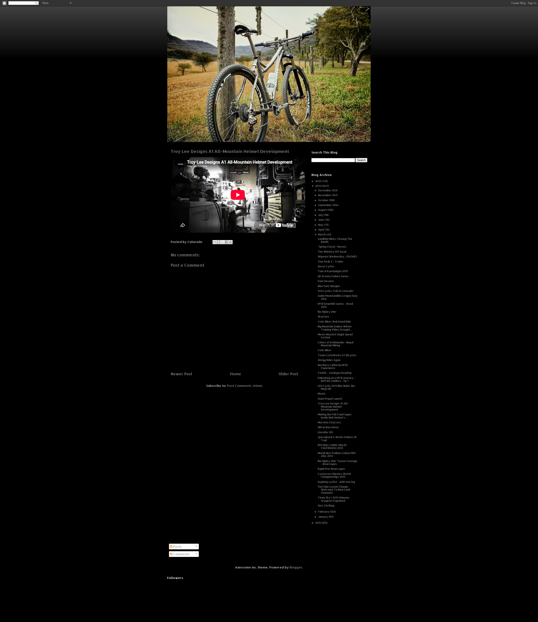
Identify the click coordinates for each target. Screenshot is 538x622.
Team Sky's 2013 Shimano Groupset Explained (333, 499)
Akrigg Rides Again (329, 360)
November (325, 195)
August (322, 209)
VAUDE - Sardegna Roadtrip (335, 372)
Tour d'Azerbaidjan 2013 (333, 271)
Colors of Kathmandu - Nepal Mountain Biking (335, 344)
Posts (177, 547)
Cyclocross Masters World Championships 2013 (334, 475)
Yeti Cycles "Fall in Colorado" (336, 291)
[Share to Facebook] (226, 242)
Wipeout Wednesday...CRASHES (337, 256)
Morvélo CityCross (329, 422)
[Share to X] (222, 242)
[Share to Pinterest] (230, 242)
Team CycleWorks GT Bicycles (337, 355)
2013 (318, 186)
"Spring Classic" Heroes (332, 246)
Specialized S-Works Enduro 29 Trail (337, 439)
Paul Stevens (326, 281)
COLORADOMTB (269, 12)
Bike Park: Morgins (329, 286)
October (323, 200)
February (324, 511)
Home (235, 373)
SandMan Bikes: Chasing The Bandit (335, 240)
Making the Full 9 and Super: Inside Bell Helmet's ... (335, 416)
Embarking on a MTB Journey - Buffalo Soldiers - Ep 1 (336, 379)
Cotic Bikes (324, 350)
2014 (318, 181)
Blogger (296, 567)
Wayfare (323, 316)
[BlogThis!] (218, 242)
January (323, 516)
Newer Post (181, 373)
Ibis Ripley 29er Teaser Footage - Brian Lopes (337, 462)
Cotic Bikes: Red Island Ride (334, 321)
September (325, 205)
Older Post (288, 373)
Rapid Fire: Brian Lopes (331, 468)
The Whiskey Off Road (332, 251)
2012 (318, 522)
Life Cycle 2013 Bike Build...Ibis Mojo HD (336, 387)
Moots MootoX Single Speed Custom (335, 336)
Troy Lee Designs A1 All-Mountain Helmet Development (333, 406)
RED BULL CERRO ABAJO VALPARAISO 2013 (332, 447)
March (322, 234)
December (325, 190)
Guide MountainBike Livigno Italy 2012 (338, 297)
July (321, 215)
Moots (322, 393)
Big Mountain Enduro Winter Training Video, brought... (335, 328)
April (321, 229)
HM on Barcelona (328, 427)
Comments (181, 554)
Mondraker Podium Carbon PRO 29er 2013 (337, 454)
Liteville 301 (325, 432)
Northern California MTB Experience (333, 366)
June (321, 219)
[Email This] (214, 242)
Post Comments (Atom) (244, 386)
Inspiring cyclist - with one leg (336, 481)
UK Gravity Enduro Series (333, 276)
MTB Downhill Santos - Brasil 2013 (335, 305)
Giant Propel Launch (330, 398)
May (321, 224)
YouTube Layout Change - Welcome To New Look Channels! (334, 489)
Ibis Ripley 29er (327, 311)
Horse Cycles (326, 266)
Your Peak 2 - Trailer (330, 261)
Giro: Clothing (326, 505)
